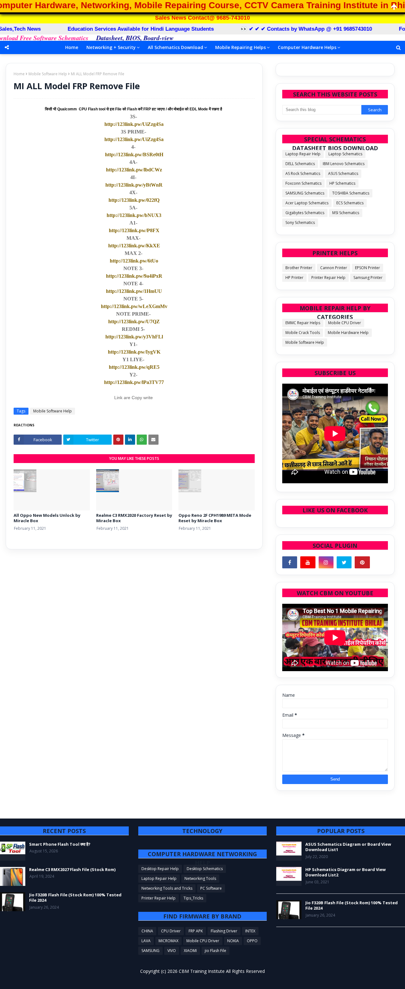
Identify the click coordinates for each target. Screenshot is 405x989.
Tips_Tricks (193, 898)
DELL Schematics (300, 163)
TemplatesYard (48, 980)
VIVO (171, 950)
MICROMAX (168, 940)
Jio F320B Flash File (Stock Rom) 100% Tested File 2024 (75, 897)
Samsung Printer (368, 277)
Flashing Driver (224, 931)
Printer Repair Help (328, 277)
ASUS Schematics (343, 173)
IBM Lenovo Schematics (343, 163)
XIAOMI (190, 950)
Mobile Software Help (47, 74)
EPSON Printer (367, 267)
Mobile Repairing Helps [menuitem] (240, 47)
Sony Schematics (300, 222)
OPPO (252, 940)
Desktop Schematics (205, 868)
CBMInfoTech (104, 980)
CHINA (147, 931)
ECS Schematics (350, 203)
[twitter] (344, 562)
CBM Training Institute (202, 971)
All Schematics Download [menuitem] (175, 47)
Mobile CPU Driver (344, 322)
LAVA (146, 940)
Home (19, 74)
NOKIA (233, 940)
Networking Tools (200, 878)
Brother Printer (298, 267)
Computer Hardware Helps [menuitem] (307, 47)
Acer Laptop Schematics (306, 203)
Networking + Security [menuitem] (111, 47)
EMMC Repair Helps (302, 322)
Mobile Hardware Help (348, 332)
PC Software (211, 888)
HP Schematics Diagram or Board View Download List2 (345, 872)
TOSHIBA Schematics (350, 193)
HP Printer (294, 277)
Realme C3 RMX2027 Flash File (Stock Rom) (72, 869)
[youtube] (307, 562)
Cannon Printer (333, 267)
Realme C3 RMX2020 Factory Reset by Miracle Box (134, 518)
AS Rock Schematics (302, 173)
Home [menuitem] (71, 47)
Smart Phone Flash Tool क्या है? (59, 844)
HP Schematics (342, 183)
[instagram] (326, 562)
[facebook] (289, 562)
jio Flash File (215, 950)
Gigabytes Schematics (304, 212)
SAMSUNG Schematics (304, 193)
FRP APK (196, 931)
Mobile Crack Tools (302, 332)
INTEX (250, 931)
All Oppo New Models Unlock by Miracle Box (47, 518)
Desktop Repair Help (160, 868)
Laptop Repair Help (303, 154)
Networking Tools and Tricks (166, 888)
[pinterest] (362, 562)
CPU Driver (171, 931)
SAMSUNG (150, 950)
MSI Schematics (345, 212)
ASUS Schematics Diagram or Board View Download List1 (348, 847)
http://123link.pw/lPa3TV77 (134, 382)
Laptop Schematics (345, 154)
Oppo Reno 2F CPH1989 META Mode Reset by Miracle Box (214, 518)
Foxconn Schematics (303, 183)
